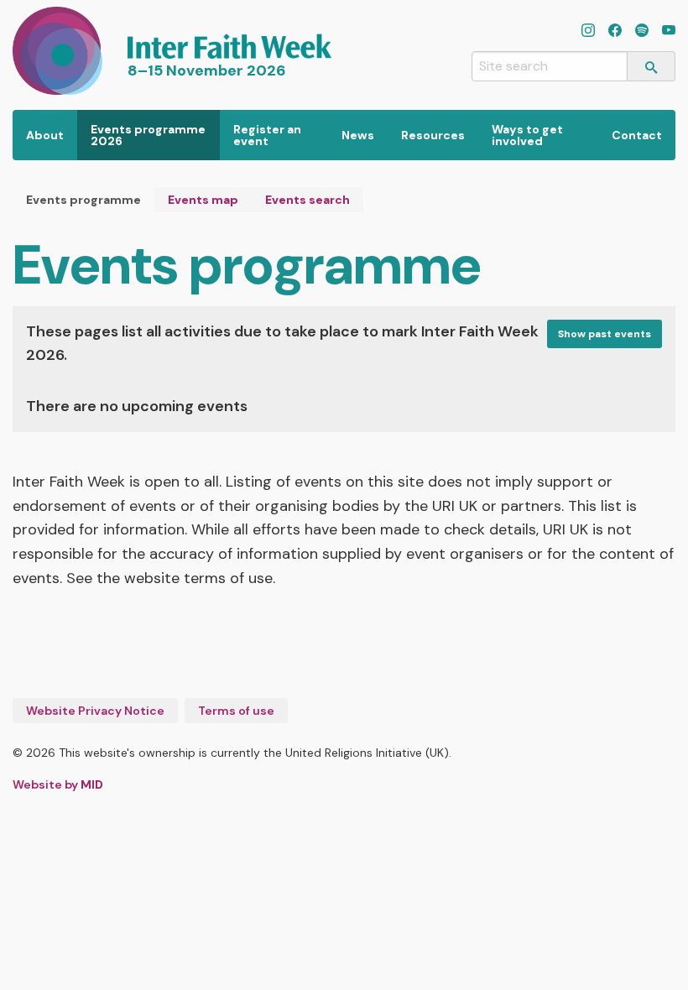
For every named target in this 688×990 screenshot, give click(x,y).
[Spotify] (642, 32)
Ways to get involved (527, 135)
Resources (433, 135)
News (357, 135)
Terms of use (236, 710)
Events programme (83, 199)
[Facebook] (615, 32)
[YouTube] (668, 32)
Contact (637, 135)
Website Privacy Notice (95, 710)
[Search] (651, 66)
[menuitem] (45, 135)
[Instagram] (588, 32)
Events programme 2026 (148, 135)
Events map (203, 199)
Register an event (267, 135)
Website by (58, 784)
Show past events (604, 334)
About (45, 135)
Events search (307, 199)
